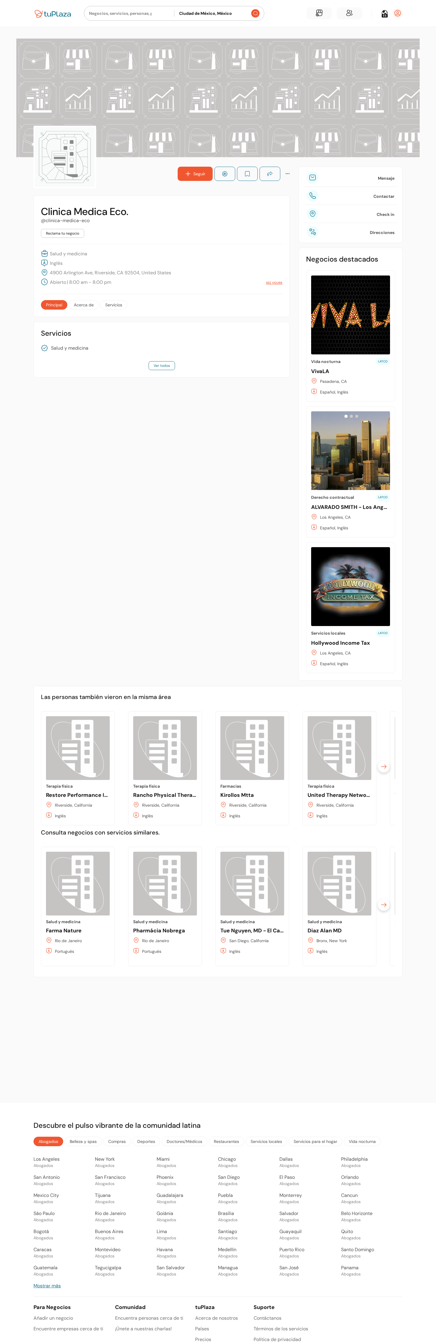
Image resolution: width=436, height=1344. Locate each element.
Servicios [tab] (113, 305)
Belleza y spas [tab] (83, 1141)
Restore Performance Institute (85, 795)
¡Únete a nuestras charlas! (143, 1329)
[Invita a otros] (349, 13)
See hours (274, 283)
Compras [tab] (117, 1141)
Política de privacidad (277, 1339)
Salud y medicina (69, 348)
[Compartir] (270, 174)
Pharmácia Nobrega (159, 930)
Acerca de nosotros (216, 1318)
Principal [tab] (54, 305)
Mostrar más (47, 1286)
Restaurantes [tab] (226, 1141)
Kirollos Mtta (237, 795)
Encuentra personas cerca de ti (149, 1318)
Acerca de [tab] (84, 305)
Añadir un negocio (53, 1318)
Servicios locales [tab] (266, 1141)
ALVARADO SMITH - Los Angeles (352, 507)
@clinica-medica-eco (65, 220)
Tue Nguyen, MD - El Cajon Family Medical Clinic (282, 930)
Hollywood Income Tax (340, 642)
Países (202, 1329)
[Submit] (255, 13)
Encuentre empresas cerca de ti (68, 1329)
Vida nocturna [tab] (362, 1141)
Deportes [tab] (146, 1141)
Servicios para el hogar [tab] (315, 1141)
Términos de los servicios (281, 1329)
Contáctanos (267, 1318)
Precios (203, 1339)
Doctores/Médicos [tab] (184, 1141)
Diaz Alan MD (325, 930)
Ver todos (162, 365)
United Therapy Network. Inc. (346, 795)
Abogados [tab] (48, 1141)
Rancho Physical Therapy (166, 795)
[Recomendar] (224, 174)
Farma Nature (64, 930)
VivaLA (320, 371)
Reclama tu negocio (62, 233)
